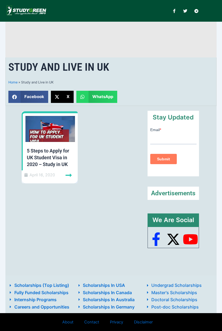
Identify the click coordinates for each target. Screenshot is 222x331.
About (67, 322)
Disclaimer (143, 322)
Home (13, 82)
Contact (91, 322)
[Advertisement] (111, 38)
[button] (28, 97)
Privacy (116, 322)
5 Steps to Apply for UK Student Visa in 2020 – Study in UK (48, 157)
